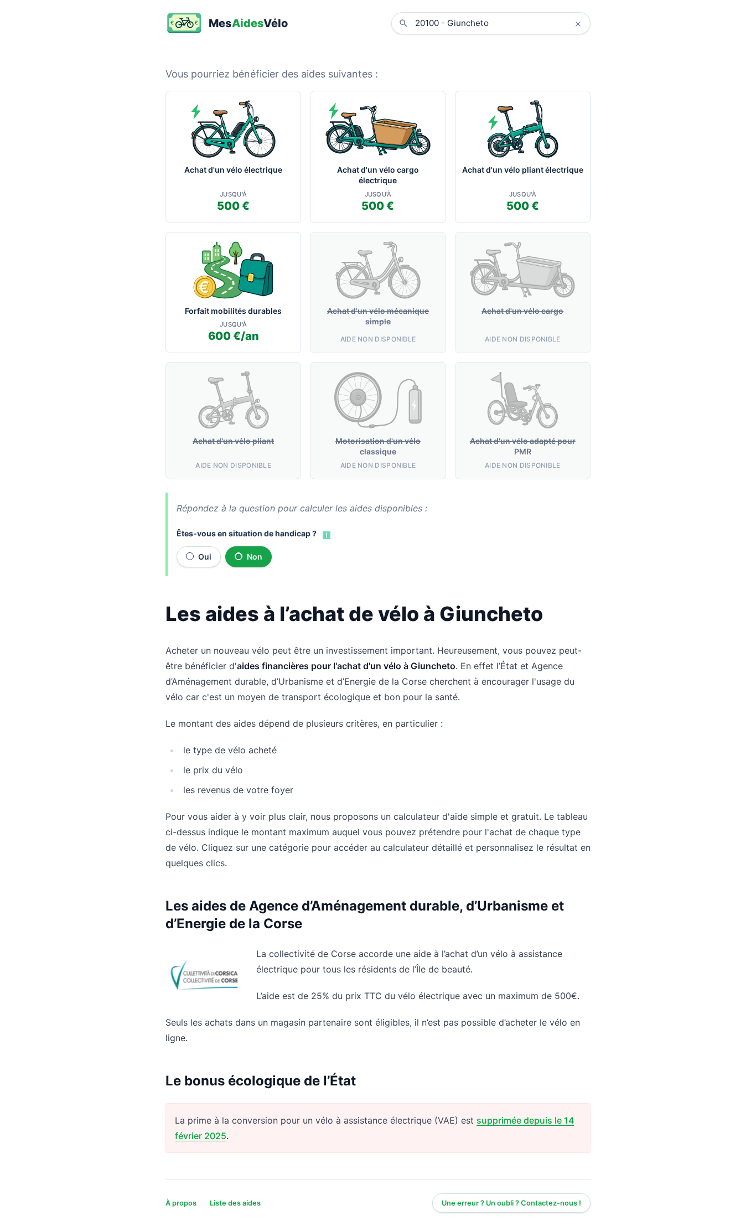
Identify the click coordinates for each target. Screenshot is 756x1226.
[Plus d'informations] (325, 534)
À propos (180, 1203)
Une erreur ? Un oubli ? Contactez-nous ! (511, 1203)
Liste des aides (235, 1203)
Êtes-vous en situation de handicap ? (247, 533)
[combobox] (499, 23)
